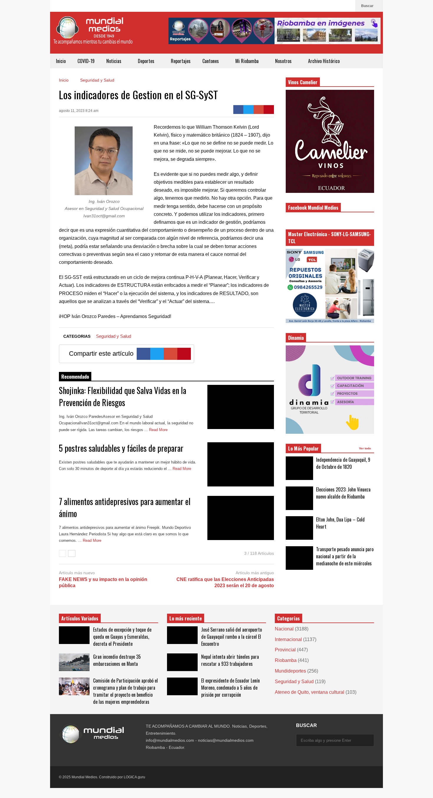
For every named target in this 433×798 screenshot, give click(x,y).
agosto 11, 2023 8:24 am (78, 111)
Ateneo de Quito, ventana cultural (309, 692)
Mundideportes (290, 670)
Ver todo (365, 448)
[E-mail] (259, 109)
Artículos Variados (79, 618)
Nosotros (284, 60)
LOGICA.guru (134, 777)
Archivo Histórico (324, 60)
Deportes (147, 60)
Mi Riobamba (247, 60)
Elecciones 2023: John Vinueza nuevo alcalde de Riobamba (343, 493)
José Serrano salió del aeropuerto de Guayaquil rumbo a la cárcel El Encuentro (231, 636)
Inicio (61, 60)
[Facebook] (348, 6)
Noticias (114, 60)
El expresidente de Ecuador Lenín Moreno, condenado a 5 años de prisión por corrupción (230, 687)
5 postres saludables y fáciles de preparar (121, 448)
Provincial (285, 649)
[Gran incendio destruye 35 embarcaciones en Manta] (74, 662)
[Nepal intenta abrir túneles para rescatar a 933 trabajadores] (182, 662)
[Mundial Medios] (93, 35)
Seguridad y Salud (113, 336)
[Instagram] (338, 6)
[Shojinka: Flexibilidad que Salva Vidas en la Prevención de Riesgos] (240, 407)
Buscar (367, 6)
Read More (159, 430)
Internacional (288, 639)
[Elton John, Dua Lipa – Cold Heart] (299, 528)
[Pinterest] (269, 109)
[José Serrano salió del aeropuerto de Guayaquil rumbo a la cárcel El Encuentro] (182, 635)
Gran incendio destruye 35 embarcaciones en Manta (117, 660)
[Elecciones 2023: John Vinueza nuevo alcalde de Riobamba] (299, 498)
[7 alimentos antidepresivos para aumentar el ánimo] (240, 518)
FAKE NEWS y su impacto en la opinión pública (103, 582)
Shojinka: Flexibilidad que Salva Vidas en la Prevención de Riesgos (122, 396)
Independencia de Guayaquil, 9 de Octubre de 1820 (343, 463)
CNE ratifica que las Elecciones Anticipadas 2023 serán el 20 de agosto (225, 582)
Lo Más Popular (303, 448)
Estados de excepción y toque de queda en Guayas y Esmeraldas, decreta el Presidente (122, 636)
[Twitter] (248, 109)
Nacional (284, 628)
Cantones (211, 60)
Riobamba (286, 660)
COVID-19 (86, 60)
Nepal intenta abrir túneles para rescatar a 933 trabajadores (230, 660)
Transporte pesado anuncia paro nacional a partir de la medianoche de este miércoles (344, 556)
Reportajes (181, 60)
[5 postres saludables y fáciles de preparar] (240, 464)
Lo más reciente (185, 618)
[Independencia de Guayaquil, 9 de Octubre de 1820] (299, 468)
